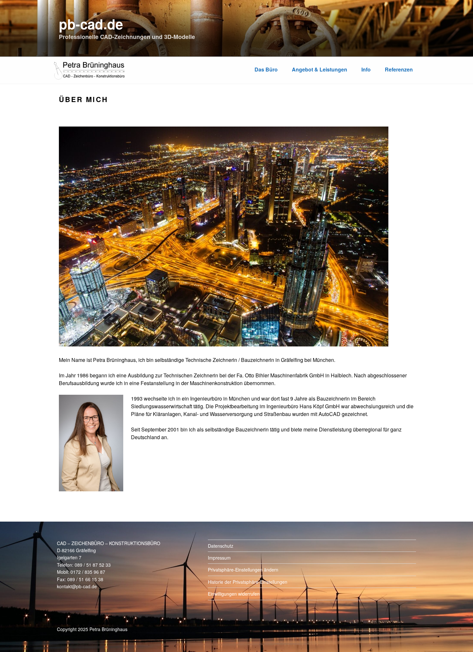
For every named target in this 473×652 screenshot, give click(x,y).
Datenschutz (220, 546)
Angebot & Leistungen (319, 69)
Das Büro (266, 69)
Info (366, 69)
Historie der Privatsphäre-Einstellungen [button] (247, 582)
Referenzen (399, 69)
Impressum (219, 557)
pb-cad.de (91, 23)
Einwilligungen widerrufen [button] (234, 594)
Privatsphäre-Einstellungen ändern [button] (243, 569)
